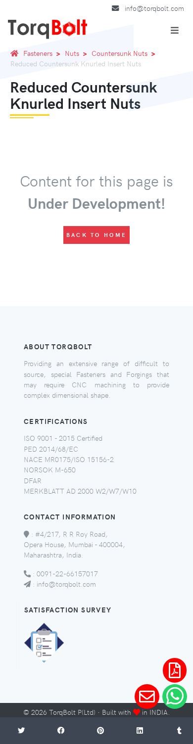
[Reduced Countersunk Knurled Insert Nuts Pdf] (175, 670)
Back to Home (96, 234)
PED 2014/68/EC (51, 449)
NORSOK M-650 (50, 469)
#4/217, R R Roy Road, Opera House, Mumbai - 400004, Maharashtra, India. (74, 544)
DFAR (33, 480)
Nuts (72, 53)
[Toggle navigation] (174, 30)
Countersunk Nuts (119, 53)
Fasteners (37, 53)
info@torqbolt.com (154, 8)
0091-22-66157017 (67, 573)
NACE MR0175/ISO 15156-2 (69, 459)
